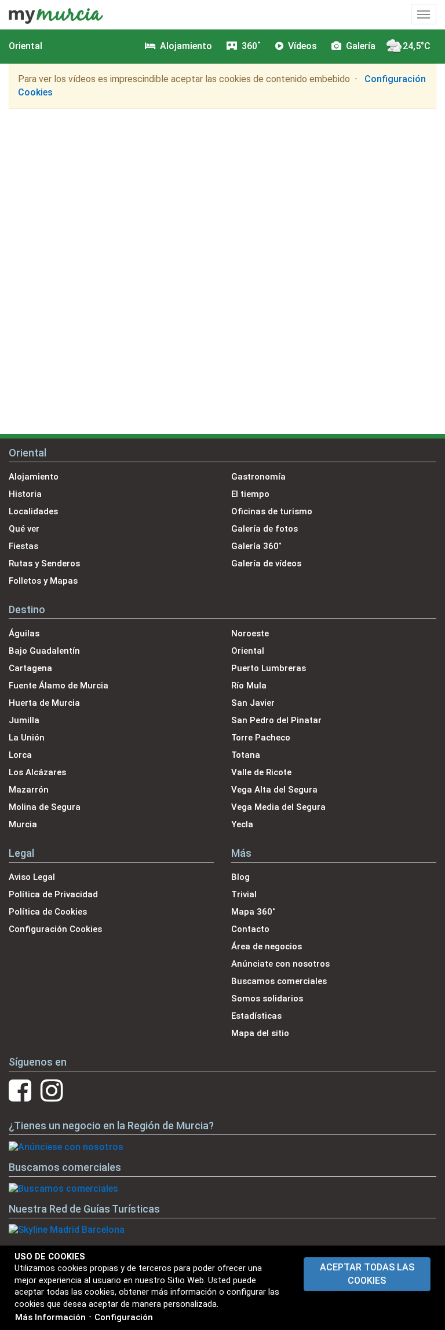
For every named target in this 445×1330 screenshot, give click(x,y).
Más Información (50, 1317)
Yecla (242, 824)
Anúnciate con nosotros (280, 964)
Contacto (250, 929)
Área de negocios (266, 946)
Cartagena (30, 668)
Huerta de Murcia (44, 703)
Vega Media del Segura (278, 807)
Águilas (24, 633)
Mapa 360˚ (253, 912)
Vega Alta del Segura (274, 789)
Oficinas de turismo (271, 511)
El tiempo (250, 494)
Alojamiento (34, 476)
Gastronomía (258, 476)
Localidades (33, 511)
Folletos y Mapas (43, 581)
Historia (25, 494)
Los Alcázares (37, 772)
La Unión (27, 737)
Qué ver (24, 529)
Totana (245, 755)
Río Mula (249, 685)
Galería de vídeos (266, 563)
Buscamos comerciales (279, 981)
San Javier (253, 703)
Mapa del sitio (260, 1033)
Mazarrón (29, 789)
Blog (240, 877)
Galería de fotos (264, 529)
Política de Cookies (48, 912)
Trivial (244, 894)
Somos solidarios (267, 998)
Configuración (123, 1317)
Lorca (20, 755)
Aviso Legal (32, 877)
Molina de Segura (45, 807)
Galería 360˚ (256, 546)
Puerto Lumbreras (268, 668)
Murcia (23, 824)
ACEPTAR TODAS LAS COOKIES (367, 1274)
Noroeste (250, 633)
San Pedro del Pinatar (276, 720)
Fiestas (23, 546)
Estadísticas (256, 1016)
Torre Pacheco (260, 737)
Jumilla (24, 720)
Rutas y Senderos (44, 563)
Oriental (25, 45)
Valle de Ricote (261, 772)
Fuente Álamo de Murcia (58, 685)
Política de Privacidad (53, 894)
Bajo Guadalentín (44, 651)
